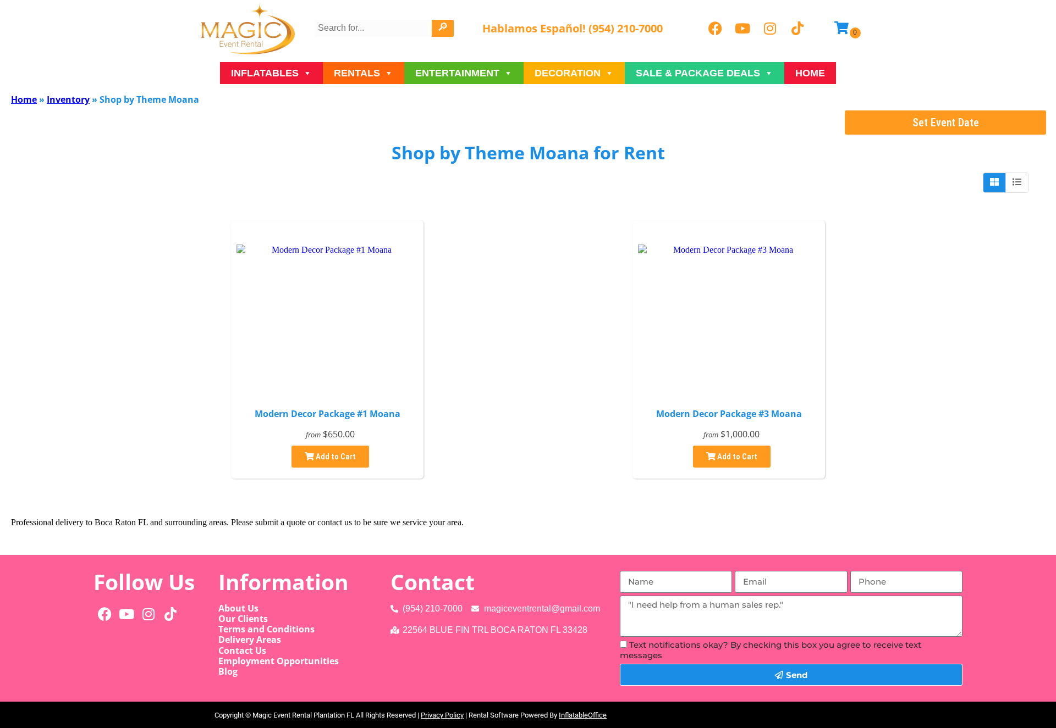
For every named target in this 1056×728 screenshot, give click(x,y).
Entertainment (457, 73)
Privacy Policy (442, 715)
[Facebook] (715, 28)
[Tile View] (994, 182)
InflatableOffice (583, 715)
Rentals (357, 73)
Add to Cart (335, 457)
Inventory (68, 99)
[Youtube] (742, 28)
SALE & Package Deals (698, 73)
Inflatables (265, 73)
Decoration (568, 73)
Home (810, 73)
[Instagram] (770, 28)
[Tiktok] (797, 28)
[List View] (1017, 182)
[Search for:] (375, 27)
